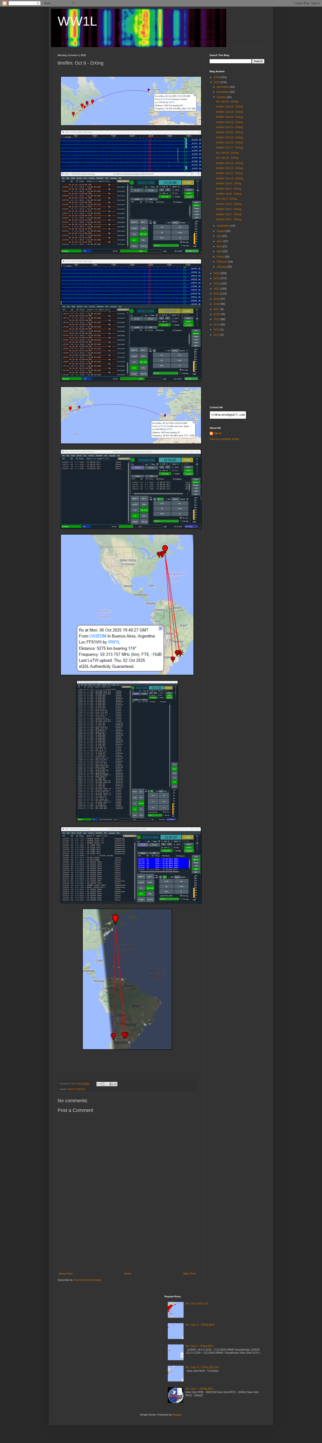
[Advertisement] (127, 1239)
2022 (217, 283)
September (223, 225)
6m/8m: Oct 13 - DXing (229, 163)
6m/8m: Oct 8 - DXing (228, 183)
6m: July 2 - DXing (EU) (199, 1346)
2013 (217, 329)
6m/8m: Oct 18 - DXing (229, 142)
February (222, 261)
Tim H (217, 433)
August (221, 231)
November (223, 92)
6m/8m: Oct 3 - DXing (228, 209)
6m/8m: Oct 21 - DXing (229, 127)
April (220, 251)
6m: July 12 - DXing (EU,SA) (202, 1367)
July (219, 236)
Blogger (177, 1414)
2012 (217, 334)
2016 (217, 314)
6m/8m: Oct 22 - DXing (229, 122)
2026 (217, 77)
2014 (217, 324)
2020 (217, 293)
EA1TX (71, 1089)
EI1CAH (80, 1089)
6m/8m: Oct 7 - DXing (228, 188)
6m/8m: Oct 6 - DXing (228, 193)
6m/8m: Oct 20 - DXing (229, 132)
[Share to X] (107, 1084)
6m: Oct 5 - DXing (226, 198)
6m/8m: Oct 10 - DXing (229, 178)
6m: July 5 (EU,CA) (197, 1303)
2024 (217, 273)
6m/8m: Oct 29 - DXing (229, 106)
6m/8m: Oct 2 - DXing (228, 214)
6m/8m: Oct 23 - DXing (229, 116)
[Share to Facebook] (111, 1084)
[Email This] (98, 1084)
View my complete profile (224, 439)
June (220, 241)
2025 (217, 82)
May (219, 246)
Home (127, 1273)
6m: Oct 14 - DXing (227, 157)
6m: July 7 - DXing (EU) (199, 1388)
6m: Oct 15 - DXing (227, 152)
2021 (217, 288)
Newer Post (66, 1273)
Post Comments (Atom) (87, 1280)
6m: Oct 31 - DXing (227, 101)
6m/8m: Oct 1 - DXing (228, 219)
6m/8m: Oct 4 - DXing (228, 204)
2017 (217, 309)
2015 (217, 319)
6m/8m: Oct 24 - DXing (229, 111)
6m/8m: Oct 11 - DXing (229, 173)
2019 (217, 298)
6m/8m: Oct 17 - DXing (229, 147)
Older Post (189, 1273)
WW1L (77, 21)
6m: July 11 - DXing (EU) (200, 1324)
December (223, 86)
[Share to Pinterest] (115, 1084)
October (222, 97)
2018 (217, 304)
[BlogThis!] (103, 1084)
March (221, 256)
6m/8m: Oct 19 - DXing (229, 137)
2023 (217, 278)
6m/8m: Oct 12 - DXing (229, 168)
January (222, 266)
